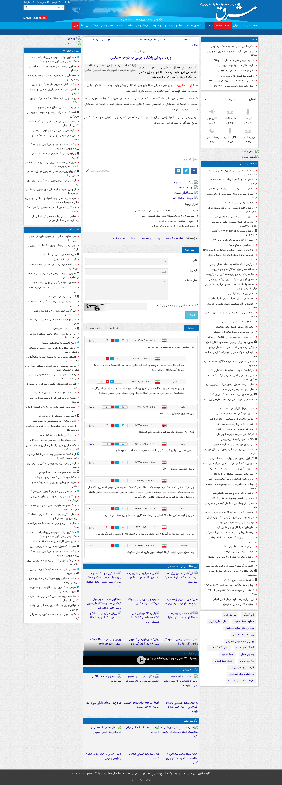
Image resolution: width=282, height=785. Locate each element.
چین (158, 238)
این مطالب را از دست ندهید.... (181, 566)
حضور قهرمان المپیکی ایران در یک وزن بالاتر (231, 279)
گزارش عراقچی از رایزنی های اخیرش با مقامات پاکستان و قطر (54, 350)
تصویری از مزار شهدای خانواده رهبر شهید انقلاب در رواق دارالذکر (53, 276)
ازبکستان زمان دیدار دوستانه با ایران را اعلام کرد (229, 533)
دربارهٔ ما (28, 2)
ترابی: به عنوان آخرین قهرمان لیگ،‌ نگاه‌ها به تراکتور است (232, 377)
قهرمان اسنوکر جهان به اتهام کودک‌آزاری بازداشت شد (230, 354)
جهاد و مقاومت (159, 25)
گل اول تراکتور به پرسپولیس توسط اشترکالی (231, 458)
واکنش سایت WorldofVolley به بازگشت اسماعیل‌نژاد (234, 233)
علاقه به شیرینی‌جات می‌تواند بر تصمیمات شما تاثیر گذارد (54, 266)
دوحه (133, 238)
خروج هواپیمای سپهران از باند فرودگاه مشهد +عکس (143, 601)
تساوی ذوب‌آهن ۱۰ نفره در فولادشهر (235, 414)
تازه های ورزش (248, 164)
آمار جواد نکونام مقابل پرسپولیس (237, 547)
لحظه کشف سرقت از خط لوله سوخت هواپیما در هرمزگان (53, 114)
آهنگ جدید (227, 654)
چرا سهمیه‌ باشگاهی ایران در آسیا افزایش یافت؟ (229, 585)
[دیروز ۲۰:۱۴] (102, 583)
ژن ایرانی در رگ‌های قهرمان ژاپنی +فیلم (233, 599)
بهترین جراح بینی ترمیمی (240, 641)
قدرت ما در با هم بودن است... (60, 329)
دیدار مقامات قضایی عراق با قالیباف (144, 756)
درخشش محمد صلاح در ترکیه (238, 580)
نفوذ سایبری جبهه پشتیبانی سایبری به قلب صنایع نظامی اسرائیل (52, 447)
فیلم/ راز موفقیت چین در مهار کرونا (177, 221)
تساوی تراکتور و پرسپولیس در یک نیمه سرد (232, 469)
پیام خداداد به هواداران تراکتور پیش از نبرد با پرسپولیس (233, 573)
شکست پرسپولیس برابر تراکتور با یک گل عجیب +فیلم (231, 451)
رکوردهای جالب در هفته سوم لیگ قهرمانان (173, 226)
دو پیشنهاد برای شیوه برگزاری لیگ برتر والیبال (230, 517)
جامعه (129, 25)
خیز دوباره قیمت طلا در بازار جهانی (236, 71)
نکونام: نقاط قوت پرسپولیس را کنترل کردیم (232, 419)
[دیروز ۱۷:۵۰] (179, 623)
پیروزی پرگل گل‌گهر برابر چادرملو (237, 409)
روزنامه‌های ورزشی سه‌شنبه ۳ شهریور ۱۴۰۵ (231, 395)
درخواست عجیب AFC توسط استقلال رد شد (231, 370)
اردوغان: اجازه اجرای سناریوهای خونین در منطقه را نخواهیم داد (52, 191)
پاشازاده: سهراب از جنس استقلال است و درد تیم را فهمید (230, 363)
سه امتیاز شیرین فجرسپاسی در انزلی (235, 429)
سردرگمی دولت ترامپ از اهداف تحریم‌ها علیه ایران (54, 290)
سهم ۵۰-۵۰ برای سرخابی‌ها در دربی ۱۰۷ (233, 240)
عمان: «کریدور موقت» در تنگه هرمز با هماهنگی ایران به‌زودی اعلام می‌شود (52, 516)
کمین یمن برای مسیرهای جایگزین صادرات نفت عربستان (53, 304)
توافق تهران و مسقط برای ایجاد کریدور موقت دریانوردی (54, 607)
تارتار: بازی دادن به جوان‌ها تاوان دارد (235, 434)
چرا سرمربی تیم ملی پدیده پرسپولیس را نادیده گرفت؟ (231, 486)
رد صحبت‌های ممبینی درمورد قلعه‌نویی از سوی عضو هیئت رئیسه (232, 173)
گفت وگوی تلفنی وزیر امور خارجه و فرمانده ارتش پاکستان (52, 409)
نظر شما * (191, 281)
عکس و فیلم (107, 25)
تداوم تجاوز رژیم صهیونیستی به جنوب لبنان (54, 421)
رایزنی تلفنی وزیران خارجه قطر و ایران (57, 435)
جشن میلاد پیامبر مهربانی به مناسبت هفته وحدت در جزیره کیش (181, 758)
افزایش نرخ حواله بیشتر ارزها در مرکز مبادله (231, 81)
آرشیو (54, 2)
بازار (76, 25)
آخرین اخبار (72, 229)
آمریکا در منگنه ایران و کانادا (62, 260)
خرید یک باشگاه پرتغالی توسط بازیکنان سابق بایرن (232, 257)
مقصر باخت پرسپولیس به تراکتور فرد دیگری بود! (229, 274)
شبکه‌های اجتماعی (194, 25)
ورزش (210, 25)
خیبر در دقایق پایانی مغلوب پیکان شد (235, 424)
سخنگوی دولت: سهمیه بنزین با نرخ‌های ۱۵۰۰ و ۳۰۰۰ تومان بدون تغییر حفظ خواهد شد (104, 603)
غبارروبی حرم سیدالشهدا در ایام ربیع (57, 472)
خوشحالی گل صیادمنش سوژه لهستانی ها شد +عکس (232, 306)
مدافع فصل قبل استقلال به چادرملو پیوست (232, 269)
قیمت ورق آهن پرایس (241, 667)
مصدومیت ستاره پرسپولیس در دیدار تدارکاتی (231, 189)
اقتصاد (120, 25)
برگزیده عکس (190, 721)
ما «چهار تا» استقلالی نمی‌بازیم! (237, 322)
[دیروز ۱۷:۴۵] (141, 738)
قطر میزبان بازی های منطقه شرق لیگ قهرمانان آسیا (168, 216)
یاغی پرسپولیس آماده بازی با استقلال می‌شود (231, 347)
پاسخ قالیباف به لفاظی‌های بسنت (59, 343)
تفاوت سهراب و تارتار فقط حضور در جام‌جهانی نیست (232, 196)
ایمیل (193, 270)
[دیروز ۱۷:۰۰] (102, 738)
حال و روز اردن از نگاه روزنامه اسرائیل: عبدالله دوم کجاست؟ (54, 336)
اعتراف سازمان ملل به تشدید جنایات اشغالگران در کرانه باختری (52, 359)
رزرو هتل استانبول (243, 635)
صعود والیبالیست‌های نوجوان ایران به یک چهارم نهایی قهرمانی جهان (231, 286)
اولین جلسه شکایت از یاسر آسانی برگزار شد (231, 479)
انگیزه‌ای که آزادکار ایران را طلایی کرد (235, 527)
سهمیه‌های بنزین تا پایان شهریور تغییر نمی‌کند (52, 491)
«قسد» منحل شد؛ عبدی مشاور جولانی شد (54, 393)
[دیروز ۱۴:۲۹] (102, 623)
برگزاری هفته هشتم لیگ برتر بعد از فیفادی (232, 264)
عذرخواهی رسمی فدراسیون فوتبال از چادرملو (231, 299)
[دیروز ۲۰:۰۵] (141, 660)
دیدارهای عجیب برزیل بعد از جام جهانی (233, 444)
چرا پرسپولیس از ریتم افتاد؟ (239, 203)
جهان (236, 25)
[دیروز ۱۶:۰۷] (141, 623)
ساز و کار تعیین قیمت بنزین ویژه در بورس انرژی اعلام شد (53, 562)
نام (195, 260)
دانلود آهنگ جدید (244, 621)
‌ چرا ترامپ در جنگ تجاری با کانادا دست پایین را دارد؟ (53, 247)
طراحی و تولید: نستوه (141, 780)
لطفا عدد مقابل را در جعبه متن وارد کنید (177, 305)
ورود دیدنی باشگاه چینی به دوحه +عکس (141, 57)
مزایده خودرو (247, 661)
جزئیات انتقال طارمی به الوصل (238, 604)
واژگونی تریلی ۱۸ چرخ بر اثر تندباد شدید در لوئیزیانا (55, 155)
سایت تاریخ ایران (218, 621)
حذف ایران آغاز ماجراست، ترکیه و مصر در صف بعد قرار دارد (53, 77)
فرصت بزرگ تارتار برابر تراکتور (238, 552)
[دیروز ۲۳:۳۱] (179, 583)
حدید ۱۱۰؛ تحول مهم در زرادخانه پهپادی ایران (168, 658)
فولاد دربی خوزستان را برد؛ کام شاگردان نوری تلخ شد (230, 402)
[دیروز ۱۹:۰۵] (179, 738)
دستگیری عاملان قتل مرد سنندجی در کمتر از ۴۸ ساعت (53, 209)
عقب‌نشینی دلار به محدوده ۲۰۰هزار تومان (232, 46)
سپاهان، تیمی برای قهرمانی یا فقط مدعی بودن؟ (229, 512)
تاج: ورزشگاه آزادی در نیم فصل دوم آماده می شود (228, 464)
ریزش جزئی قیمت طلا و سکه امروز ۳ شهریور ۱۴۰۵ (232, 53)
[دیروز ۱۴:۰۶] (102, 686)
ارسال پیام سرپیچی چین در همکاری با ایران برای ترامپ (53, 182)
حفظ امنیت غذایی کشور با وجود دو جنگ (55, 477)
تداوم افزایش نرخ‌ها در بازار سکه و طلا (234, 60)
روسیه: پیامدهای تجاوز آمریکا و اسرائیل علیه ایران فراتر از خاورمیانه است (52, 200)
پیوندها (84, 25)
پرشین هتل (247, 654)
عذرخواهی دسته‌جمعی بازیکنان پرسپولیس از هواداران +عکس (232, 224)
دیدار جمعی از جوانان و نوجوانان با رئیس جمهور (103, 756)
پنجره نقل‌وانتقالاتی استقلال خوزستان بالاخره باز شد (231, 505)
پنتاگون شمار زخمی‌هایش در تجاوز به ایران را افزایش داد (55, 498)
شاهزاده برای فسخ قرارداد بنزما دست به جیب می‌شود (232, 181)
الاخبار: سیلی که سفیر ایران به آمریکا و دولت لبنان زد (54, 91)
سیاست (245, 25)
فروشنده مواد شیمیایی (241, 674)
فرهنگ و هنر (142, 25)
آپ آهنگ (248, 615)
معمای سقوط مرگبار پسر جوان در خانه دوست (53, 282)
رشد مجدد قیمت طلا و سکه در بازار (236, 76)
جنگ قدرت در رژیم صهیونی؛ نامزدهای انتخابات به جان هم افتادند (52, 507)
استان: (252, 99)
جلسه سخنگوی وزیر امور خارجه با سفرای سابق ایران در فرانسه (54, 580)
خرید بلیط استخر (223, 661)
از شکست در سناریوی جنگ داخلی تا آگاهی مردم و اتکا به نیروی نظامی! (53, 456)
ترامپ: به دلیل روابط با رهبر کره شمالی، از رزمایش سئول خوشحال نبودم (55, 218)
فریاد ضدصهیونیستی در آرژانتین (60, 254)
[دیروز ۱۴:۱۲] (141, 686)
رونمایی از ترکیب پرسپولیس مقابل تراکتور (232, 498)
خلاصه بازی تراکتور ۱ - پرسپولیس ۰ (236, 439)
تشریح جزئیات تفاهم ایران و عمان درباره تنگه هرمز (54, 322)
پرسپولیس (146, 238)
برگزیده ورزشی (190, 670)
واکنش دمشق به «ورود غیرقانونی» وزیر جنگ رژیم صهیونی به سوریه (54, 146)
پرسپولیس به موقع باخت (241, 245)
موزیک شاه (230, 615)
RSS (65, 2)
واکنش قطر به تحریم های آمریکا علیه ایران (54, 84)
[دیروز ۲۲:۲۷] (179, 686)
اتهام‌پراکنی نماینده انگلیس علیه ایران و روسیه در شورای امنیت (52, 386)
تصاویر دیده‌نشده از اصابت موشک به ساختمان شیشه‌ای (54, 68)
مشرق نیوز (228, 10)
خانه (255, 25)
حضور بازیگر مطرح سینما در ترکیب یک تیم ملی (230, 566)
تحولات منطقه (223, 25)
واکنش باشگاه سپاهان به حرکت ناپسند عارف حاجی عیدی (232, 210)
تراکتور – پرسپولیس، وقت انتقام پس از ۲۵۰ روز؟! (232, 592)
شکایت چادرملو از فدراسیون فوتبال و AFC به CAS (228, 250)
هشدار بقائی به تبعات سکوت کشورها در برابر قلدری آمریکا (54, 571)
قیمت (254, 39)
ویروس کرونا (119, 238)
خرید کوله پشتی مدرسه (241, 681)
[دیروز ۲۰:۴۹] (141, 583)
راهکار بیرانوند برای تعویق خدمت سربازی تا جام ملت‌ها (231, 315)
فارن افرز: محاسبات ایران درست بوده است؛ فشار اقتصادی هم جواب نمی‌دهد (52, 164)
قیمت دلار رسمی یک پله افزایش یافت (234, 65)
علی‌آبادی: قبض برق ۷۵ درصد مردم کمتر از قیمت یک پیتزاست (180, 601)
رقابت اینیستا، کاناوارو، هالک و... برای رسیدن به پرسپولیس (164, 211)
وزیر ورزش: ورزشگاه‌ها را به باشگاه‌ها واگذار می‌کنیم (233, 540)
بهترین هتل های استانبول (239, 628)
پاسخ (91, 340)
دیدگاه (94, 25)
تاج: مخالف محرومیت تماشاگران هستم (234, 332)
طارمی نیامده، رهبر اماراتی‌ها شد (237, 389)
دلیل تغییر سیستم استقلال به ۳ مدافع (234, 474)
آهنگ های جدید (245, 648)
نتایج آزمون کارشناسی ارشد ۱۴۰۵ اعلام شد (54, 541)
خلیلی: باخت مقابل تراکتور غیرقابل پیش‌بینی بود (229, 384)
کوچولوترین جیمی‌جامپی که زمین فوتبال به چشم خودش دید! (53, 173)
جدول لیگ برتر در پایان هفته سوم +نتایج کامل (230, 342)
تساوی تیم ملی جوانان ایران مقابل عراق (234, 217)
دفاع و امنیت (175, 25)
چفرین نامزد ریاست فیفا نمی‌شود (237, 522)
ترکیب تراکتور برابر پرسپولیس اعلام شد (233, 493)
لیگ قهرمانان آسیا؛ (141, 52)
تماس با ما (42, 2)
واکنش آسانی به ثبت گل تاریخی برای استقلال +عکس (232, 559)
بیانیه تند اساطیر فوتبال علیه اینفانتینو (235, 327)
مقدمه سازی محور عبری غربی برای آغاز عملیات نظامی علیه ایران (53, 123)
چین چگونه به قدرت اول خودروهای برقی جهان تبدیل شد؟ (54, 238)
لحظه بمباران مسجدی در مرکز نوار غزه (56, 416)
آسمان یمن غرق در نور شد (62, 297)
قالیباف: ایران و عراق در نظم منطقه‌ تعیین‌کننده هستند (53, 525)
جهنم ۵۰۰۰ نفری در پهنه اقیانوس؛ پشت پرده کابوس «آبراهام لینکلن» (54, 589)
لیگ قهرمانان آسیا (174, 238)
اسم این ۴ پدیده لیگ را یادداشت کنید (234, 293)
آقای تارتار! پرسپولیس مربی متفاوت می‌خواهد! (230, 337)
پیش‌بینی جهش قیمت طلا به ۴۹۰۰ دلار (233, 86)
